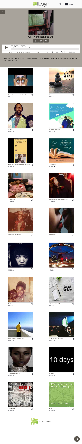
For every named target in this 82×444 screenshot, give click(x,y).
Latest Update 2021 (54, 304)
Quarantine (11, 408)
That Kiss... (52, 234)
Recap (10, 130)
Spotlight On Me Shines (56, 339)
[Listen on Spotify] (46, 40)
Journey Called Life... (55, 130)
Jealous (10, 269)
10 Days (51, 373)
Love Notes (11, 199)
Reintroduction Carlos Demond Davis (19, 164)
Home (51, 269)
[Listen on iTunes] (40, 40)
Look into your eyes (14, 373)
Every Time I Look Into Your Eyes (18, 95)
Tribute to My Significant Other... (59, 199)
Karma (51, 95)
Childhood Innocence (14, 234)
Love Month (52, 164)
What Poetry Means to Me (16, 339)
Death (10, 304)
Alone (50, 408)
